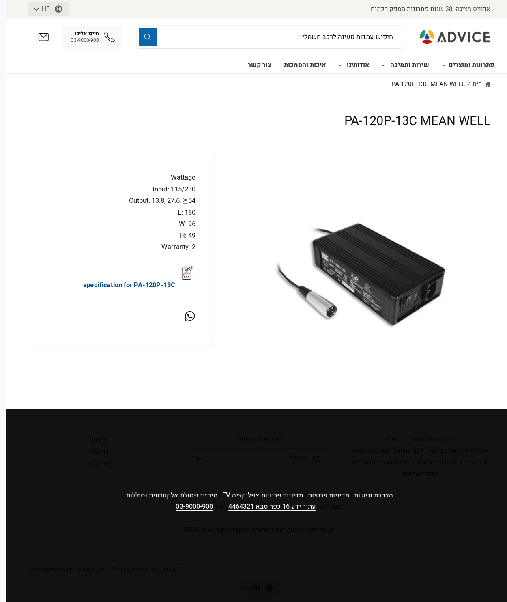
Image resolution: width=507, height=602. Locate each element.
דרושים (99, 452)
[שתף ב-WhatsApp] (189, 316)
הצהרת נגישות (373, 495)
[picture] (186, 285)
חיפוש (98, 440)
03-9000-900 (194, 507)
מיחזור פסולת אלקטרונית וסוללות (172, 495)
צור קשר (259, 65)
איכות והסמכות (305, 65)
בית (477, 84)
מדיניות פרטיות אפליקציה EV (262, 495)
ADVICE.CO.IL (92, 569)
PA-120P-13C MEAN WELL (428, 84)
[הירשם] (199, 458)
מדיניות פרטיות (328, 495)
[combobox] (269, 37)
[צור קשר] (43, 37)
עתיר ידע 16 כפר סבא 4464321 (272, 507)
